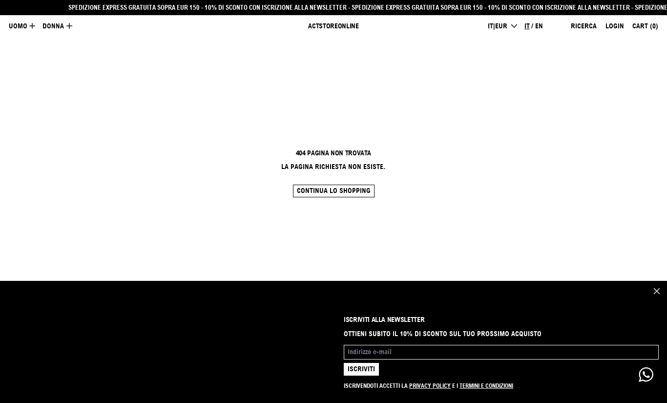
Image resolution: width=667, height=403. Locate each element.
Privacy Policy (430, 385)
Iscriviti (361, 369)
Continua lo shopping (334, 190)
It (527, 26)
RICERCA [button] (584, 26)
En (539, 26)
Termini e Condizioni (486, 385)
